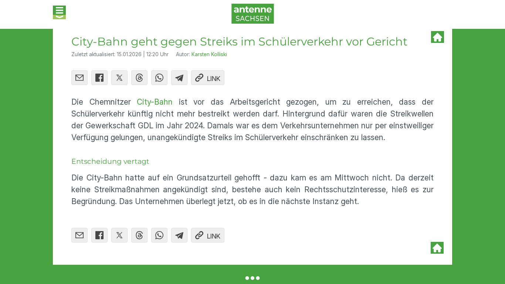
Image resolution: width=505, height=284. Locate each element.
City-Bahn (155, 101)
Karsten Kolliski (209, 54)
